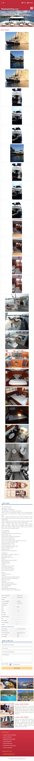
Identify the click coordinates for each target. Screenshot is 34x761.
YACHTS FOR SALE (7, 743)
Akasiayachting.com (10, 9)
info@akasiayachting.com (9, 754)
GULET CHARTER (7, 737)
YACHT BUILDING (7, 741)
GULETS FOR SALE (7, 747)
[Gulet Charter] (8, 683)
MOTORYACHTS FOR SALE (9, 745)
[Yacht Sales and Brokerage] (25, 683)
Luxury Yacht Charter (22, 704)
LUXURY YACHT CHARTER (9, 735)
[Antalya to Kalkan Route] (25, 695)
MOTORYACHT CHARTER (9, 739)
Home (24, 2)
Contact (31, 2)
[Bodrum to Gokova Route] (8, 695)
